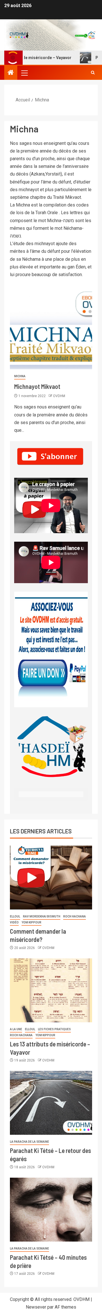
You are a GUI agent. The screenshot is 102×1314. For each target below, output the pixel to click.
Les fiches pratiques (54, 1029)
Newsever (36, 1307)
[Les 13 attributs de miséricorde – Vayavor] (51, 990)
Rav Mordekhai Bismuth (41, 916)
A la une (16, 1029)
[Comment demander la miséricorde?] (51, 878)
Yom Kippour (31, 922)
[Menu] (24, 73)
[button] (24, 73)
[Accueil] (11, 73)
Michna (20, 376)
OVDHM (59, 396)
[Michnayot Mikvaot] (51, 326)
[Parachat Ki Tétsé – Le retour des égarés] (51, 1103)
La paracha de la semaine (29, 1141)
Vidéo (14, 922)
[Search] (92, 72)
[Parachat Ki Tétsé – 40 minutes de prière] (51, 1210)
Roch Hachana (74, 916)
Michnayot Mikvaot (37, 386)
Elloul (15, 916)
